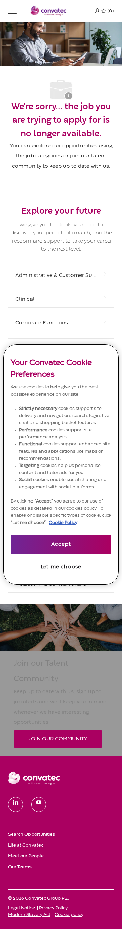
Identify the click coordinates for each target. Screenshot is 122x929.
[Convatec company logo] (48, 10)
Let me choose (61, 567)
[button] (12, 11)
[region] (61, 464)
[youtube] (38, 804)
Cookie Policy (63, 522)
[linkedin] (15, 804)
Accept (61, 544)
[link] (61, 778)
